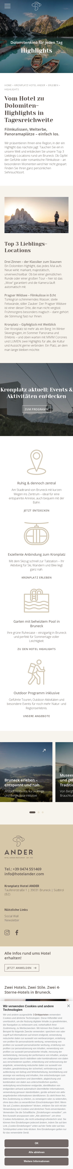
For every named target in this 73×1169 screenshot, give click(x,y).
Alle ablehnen (37, 1152)
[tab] (32, 812)
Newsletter (11, 920)
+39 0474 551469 (27, 869)
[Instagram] (7, 932)
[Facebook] (16, 932)
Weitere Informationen (36, 1161)
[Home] (36, 6)
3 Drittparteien (40, 1014)
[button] (68, 1005)
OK (36, 1143)
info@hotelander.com (24, 873)
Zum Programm (36, 409)
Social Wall (11, 916)
